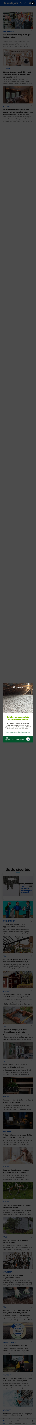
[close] (33, 3)
